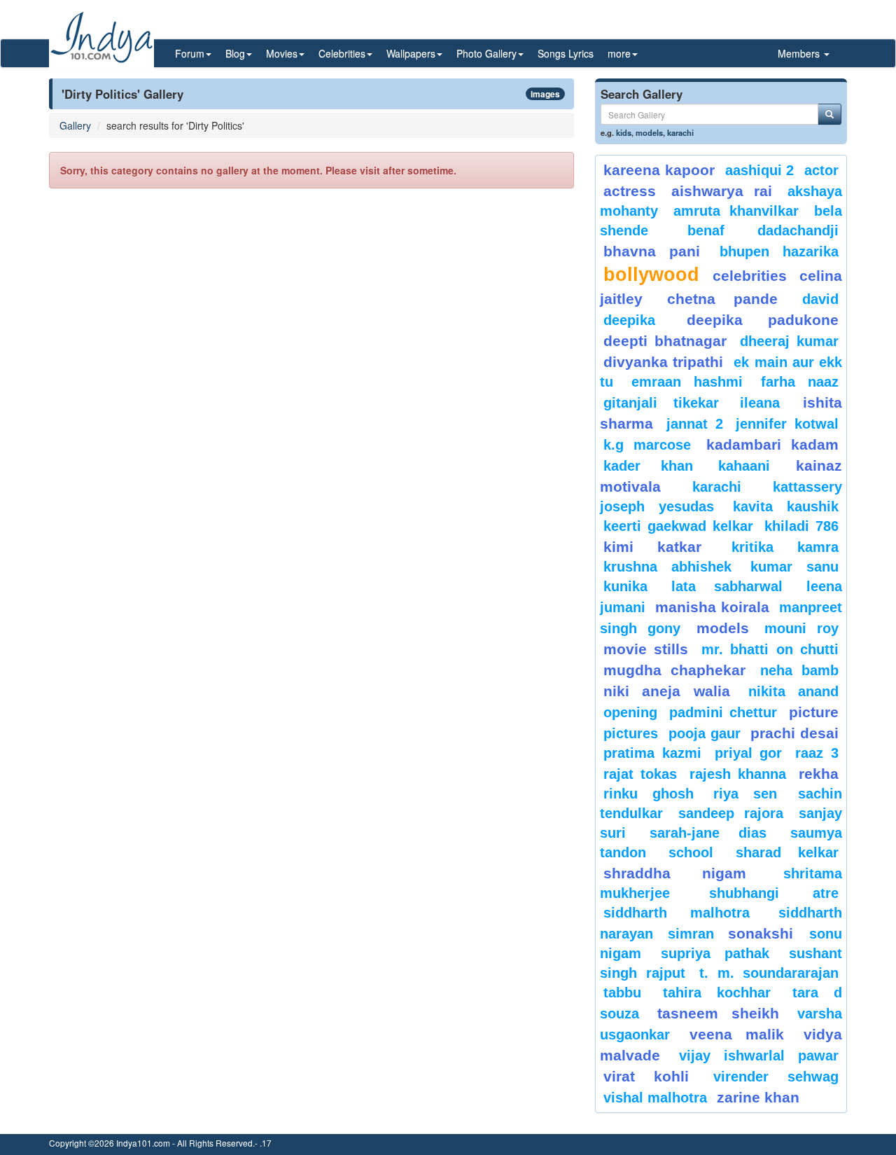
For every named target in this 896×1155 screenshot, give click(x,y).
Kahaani (744, 465)
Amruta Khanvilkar (736, 211)
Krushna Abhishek (667, 566)
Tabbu (622, 992)
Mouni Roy (801, 628)
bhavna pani (651, 251)
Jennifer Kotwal (787, 423)
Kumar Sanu (794, 566)
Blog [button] (235, 53)
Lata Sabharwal (727, 586)
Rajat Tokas (640, 774)
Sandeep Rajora (730, 813)
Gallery (75, 125)
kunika (625, 586)
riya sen (752, 793)
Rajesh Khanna (738, 774)
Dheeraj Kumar (789, 341)
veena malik (737, 1034)
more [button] (619, 53)
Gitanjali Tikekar (661, 402)
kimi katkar (652, 547)
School (690, 852)
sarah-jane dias (708, 833)
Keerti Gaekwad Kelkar (678, 526)
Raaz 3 (817, 753)
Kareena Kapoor (659, 170)
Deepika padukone (763, 320)
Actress (629, 191)
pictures (630, 733)
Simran (691, 933)
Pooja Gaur (704, 733)
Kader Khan (648, 465)
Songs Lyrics (566, 53)
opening (630, 712)
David (820, 299)
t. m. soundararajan (769, 973)
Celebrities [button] (341, 53)
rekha (819, 774)
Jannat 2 (694, 423)
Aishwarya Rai (721, 191)
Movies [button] (282, 53)
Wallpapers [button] (410, 53)
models (649, 132)
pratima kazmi (652, 753)
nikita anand (793, 691)
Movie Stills (645, 649)
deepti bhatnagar (665, 341)
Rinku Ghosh (648, 793)
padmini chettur (723, 712)
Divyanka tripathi (663, 362)
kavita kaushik (786, 506)
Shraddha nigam (674, 873)
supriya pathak (715, 953)
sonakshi (765, 933)
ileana (768, 402)
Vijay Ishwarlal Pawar (759, 1055)
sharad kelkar (787, 852)
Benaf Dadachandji (763, 230)
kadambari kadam (772, 444)
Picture (814, 712)
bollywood (651, 274)
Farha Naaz (800, 381)
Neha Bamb (799, 670)
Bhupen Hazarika (779, 251)
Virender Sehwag (776, 1076)
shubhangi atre (774, 893)
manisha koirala (712, 607)
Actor (821, 170)
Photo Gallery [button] (486, 53)
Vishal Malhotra (655, 1097)
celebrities (750, 276)
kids (623, 132)
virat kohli (646, 1076)
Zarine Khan (758, 1097)
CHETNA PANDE (722, 299)
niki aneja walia (666, 691)
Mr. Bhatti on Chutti (770, 649)
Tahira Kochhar (717, 992)
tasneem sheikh (717, 1013)
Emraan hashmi (687, 381)
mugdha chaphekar (674, 670)
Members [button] (800, 53)
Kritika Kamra (785, 547)
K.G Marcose (647, 444)
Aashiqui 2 (759, 170)
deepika (629, 320)
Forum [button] (189, 53)
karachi (680, 132)
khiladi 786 (801, 526)
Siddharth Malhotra (676, 912)
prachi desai (794, 733)
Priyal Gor (749, 753)
